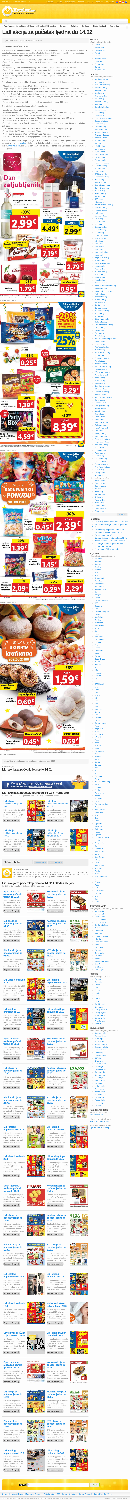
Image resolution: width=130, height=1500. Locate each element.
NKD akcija (99, 1058)
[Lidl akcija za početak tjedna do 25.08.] (12, 1087)
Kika (96, 678)
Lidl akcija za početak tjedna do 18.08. (12, 1218)
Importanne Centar (101, 936)
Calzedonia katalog (102, 107)
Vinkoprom (98, 882)
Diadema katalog (101, 138)
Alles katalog (99, 470)
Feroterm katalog (101, 166)
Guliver (97, 656)
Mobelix (97, 754)
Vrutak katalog (100, 453)
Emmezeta (99, 637)
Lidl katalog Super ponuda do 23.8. (56, 1157)
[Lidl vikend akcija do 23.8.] (12, 1175)
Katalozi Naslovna (6, 21)
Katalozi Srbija (123, 2)
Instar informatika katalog (104, 205)
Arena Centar (99, 911)
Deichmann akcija (101, 1047)
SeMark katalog (100, 394)
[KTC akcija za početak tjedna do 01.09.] (55, 969)
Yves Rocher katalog (102, 467)
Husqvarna (98, 489)
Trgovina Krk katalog (102, 439)
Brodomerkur (99, 586)
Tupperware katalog (102, 442)
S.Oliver (98, 860)
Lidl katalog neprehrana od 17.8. (13, 1275)
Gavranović (99, 651)
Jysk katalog (99, 213)
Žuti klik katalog (100, 461)
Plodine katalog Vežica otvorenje (107, 549)
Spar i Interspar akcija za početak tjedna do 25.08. (12, 1041)
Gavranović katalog (102, 177)
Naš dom (98, 765)
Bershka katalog (101, 96)
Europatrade (99, 639)
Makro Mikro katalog (102, 263)
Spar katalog (99, 414)
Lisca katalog (99, 247)
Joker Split (98, 939)
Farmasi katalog (100, 160)
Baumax (98, 564)
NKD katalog (99, 314)
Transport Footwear (102, 838)
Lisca (97, 704)
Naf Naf (97, 762)
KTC (96, 687)
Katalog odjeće (100, 1013)
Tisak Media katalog (102, 428)
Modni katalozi (100, 1015)
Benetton (98, 567)
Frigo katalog (99, 171)
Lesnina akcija (100, 1081)
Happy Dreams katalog (103, 188)
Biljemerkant (99, 578)
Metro (97, 743)
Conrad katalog (100, 127)
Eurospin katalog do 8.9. (103, 535)
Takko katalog (100, 417)
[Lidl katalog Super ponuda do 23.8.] (55, 1175)
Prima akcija (99, 1097)
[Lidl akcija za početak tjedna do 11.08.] (12, 1410)
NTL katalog (99, 316)
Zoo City (98, 893)
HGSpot (97, 662)
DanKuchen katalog (102, 129)
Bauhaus (98, 561)
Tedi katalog (99, 420)
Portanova (98, 950)
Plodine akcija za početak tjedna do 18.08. (12, 1247)
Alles (96, 896)
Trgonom (98, 840)
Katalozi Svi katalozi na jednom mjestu (19, 11)
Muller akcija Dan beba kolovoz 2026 (57, 1304)
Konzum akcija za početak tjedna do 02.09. (56, 894)
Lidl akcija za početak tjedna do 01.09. (12, 924)
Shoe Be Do (99, 851)
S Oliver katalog (100, 408)
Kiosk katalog (100, 221)
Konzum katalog (101, 227)
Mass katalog (99, 269)
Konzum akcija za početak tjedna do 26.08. (56, 1041)
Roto (96, 818)
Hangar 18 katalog (101, 182)
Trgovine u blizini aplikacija (100, 1128)
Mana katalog (99, 260)
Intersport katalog (101, 210)
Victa (96, 879)
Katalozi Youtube (100, 1494)
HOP (96, 667)
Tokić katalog (99, 431)
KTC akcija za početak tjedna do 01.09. (56, 953)
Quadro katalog (100, 508)
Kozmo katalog (100, 230)
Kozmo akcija (100, 1072)
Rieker (97, 815)
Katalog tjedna (100, 473)
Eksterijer (52, 26)
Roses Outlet (99, 953)
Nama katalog (100, 302)
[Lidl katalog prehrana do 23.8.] (55, 1292)
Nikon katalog (100, 494)
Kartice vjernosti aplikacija (99, 1121)
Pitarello (98, 787)
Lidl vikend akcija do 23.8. (14, 1157)
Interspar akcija (100, 1055)
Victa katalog (99, 447)
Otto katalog (99, 330)
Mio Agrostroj (99, 751)
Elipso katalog (100, 152)
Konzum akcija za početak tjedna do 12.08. (56, 1365)
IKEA (97, 670)
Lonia (97, 715)
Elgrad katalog (100, 149)
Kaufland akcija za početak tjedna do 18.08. (56, 1218)
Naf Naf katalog (100, 305)
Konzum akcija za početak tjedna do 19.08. (56, 1188)
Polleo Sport (99, 812)
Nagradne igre (100, 70)
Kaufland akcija (100, 1064)
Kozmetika (114, 26)
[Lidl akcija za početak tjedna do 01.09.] (12, 939)
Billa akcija (99, 1039)
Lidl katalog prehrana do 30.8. (56, 1128)
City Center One (100, 919)
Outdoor (63, 26)
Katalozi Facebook (85, 1494)
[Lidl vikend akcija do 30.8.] (12, 820)
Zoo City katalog (101, 459)
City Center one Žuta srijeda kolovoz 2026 (14, 1334)
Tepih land (98, 824)
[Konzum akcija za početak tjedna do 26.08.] (55, 1057)
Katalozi (49, 2)
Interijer (97, 993)
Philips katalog (100, 503)
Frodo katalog (100, 168)
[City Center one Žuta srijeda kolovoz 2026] (12, 1351)
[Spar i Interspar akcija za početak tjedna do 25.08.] (12, 1057)
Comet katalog (100, 124)
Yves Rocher (99, 891)
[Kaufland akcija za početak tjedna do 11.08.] (55, 1410)
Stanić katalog (100, 400)
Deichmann (99, 623)
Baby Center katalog (102, 85)
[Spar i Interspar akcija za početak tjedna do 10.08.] (12, 1381)
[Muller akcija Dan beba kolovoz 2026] (55, 1322)
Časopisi (98, 67)
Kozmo (97, 712)
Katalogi (120, 2)
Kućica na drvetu (101, 723)
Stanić (97, 854)
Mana (97, 726)
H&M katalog (99, 180)
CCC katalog (99, 113)
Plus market (99, 798)
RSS (58, 1494)
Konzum (98, 718)
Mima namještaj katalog (103, 291)
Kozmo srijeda (100, 1075)
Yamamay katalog (101, 464)
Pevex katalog (100, 344)
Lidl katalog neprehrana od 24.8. (13, 1128)
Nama (97, 759)
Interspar (98, 673)
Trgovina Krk (99, 843)
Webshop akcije (100, 59)
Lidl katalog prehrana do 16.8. (56, 1451)
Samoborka (99, 849)
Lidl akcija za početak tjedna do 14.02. (47, 32)
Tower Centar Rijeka (102, 961)
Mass (97, 731)
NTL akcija (98, 1061)
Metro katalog (100, 280)
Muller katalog (100, 294)
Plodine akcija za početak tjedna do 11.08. (12, 1424)
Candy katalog (100, 483)
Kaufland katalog (101, 216)
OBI (96, 846)
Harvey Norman (100, 659)
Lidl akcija (8, 801)
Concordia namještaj (102, 612)
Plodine (97, 796)
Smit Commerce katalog (103, 397)
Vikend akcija (99, 1021)
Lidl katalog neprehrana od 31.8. (57, 981)
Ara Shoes (98, 559)
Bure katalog (99, 104)
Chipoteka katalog (101, 121)
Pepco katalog (100, 341)
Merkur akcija (99, 1086)
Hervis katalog (100, 191)
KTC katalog (99, 233)
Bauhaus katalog (101, 88)
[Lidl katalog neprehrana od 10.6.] (12, 1469)
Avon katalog (99, 82)
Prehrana (8, 26)
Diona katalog (100, 141)
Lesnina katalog (100, 238)
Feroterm (98, 642)
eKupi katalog (100, 146)
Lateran (97, 692)
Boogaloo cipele (100, 589)
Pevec (97, 785)
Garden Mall (99, 931)
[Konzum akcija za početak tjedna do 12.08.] (55, 1381)
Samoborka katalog (102, 392)
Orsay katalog (100, 327)
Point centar (99, 947)
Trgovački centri (100, 64)
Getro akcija (99, 1053)
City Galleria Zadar (101, 925)
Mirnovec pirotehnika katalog (105, 286)
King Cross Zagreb (101, 942)
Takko (97, 821)
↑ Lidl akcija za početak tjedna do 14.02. (115, 1498)
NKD (96, 771)
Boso (96, 592)
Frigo (96, 645)
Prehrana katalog (101, 364)
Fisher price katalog (102, 163)
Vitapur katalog (100, 450)
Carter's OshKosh (101, 600)
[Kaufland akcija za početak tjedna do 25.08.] (55, 1087)
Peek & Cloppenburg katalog (105, 339)
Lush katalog (99, 249)
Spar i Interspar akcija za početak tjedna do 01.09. (12, 894)
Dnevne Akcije (100, 1018)
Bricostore (98, 581)
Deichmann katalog (102, 135)
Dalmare (98, 928)
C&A (96, 609)
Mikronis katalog (101, 288)
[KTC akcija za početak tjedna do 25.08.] (55, 1116)
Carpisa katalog (100, 110)
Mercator (98, 745)
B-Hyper (98, 595)
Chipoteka (98, 606)
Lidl (50, 862)
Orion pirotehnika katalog (104, 325)
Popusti (81, 2)
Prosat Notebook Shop (103, 367)
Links (97, 701)
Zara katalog (99, 456)
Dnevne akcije (14, 146)
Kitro (96, 681)
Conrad (97, 614)
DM (96, 631)
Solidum (98, 959)
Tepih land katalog (101, 425)
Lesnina (97, 695)
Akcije (59, 2)
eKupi (97, 634)
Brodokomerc (99, 584)
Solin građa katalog (102, 406)
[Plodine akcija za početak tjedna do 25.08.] (12, 1116)
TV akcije (110, 2)
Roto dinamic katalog (102, 386)
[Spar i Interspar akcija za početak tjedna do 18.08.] (12, 1204)
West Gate (98, 964)
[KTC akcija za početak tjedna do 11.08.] (55, 1440)
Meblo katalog (100, 274)
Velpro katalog (100, 511)
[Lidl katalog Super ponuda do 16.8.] (55, 1351)
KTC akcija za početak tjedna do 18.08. (56, 1247)
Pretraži (22, 1484)
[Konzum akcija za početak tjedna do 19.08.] (55, 1204)
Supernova (98, 956)
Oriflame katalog (101, 322)
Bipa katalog (99, 93)
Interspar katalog (101, 207)
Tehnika (74, 26)
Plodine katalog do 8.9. (103, 546)
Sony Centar (99, 857)
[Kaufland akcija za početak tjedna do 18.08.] (55, 1234)
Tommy (97, 832)
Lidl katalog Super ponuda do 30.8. (56, 1010)
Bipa (96, 575)
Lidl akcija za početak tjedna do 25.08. (12, 1071)
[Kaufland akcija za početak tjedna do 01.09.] (55, 939)
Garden (97, 648)
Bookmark (38, 1494)
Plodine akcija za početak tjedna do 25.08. (12, 1100)
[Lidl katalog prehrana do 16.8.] (55, 1469)
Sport (97, 996)
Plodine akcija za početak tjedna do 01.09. (12, 953)
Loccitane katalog (101, 252)
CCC (96, 603)
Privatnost (13, 1494)
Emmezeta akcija (101, 1050)
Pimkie (97, 790)
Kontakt (21, 1494)
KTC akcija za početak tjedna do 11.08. (56, 1424)
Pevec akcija (99, 1089)
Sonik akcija (99, 1103)
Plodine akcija (100, 1092)
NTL (96, 773)
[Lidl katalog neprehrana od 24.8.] (12, 1145)
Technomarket (100, 829)
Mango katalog (100, 266)
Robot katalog (100, 383)
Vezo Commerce (101, 877)
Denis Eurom (99, 625)
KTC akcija (99, 1078)
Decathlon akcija (101, 1044)
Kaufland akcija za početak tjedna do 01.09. (56, 924)
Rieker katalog (100, 380)
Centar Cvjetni (100, 917)
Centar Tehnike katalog (103, 118)
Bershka (98, 570)
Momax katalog (100, 300)
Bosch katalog (100, 480)
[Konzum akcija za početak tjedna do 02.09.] (55, 910)
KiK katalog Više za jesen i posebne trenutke (111, 522)
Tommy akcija (100, 1100)
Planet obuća (99, 793)
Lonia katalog (99, 255)
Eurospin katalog (101, 157)
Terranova (98, 826)
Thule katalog (99, 506)
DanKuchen (99, 617)
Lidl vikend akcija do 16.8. (14, 1304)
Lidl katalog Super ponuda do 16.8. (56, 1334)
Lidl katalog (21, 143)
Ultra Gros (98, 868)
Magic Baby (99, 729)
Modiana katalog (101, 297)
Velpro (97, 874)
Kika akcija (99, 1067)
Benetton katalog (101, 90)
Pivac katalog (100, 350)
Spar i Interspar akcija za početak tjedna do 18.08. (12, 1188)
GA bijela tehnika (101, 174)
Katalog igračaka (101, 1010)
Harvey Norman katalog (103, 185)
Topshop (98, 835)
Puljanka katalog (101, 369)
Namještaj (20, 26)
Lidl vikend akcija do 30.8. (14, 981)
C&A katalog (99, 115)
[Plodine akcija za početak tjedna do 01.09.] (12, 969)
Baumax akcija (100, 1033)
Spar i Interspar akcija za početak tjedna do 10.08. (12, 1365)
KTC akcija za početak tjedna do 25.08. (56, 1100)
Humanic (98, 665)
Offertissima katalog (102, 319)
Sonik (97, 863)
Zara (96, 888)
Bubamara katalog (101, 101)
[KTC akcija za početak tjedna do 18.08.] (55, 1263)
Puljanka (98, 807)
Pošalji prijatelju (49, 1494)
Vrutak (97, 885)
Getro (97, 653)
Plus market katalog (102, 358)
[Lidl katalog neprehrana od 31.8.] (55, 820)
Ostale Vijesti (99, 970)
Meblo (97, 740)
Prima (97, 801)
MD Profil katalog (101, 272)
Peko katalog (99, 333)
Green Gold (99, 933)
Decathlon (98, 620)
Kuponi (90, 2)
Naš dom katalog (101, 308)
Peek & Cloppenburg (102, 782)
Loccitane (98, 709)
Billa (96, 572)
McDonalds (99, 734)
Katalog (64, 1494)
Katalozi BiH (126, 2)
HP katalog (99, 492)
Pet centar (98, 776)
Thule (97, 902)
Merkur (97, 748)
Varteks (97, 871)
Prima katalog (100, 361)
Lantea (97, 690)
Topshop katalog (101, 436)
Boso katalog (99, 99)
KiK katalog (99, 219)
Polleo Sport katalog (102, 375)
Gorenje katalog (100, 486)
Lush (96, 706)
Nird (96, 768)
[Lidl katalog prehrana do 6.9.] (12, 849)
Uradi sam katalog (101, 445)
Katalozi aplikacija (96, 1115)
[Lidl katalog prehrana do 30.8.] (55, 1145)
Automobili (98, 1024)
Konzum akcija (100, 1069)
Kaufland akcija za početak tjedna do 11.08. (56, 1394)
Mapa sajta (29, 1494)
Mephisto (98, 757)
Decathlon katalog (101, 132)
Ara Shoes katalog (101, 79)
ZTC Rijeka (99, 967)
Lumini (97, 945)
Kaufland (98, 676)
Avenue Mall (99, 914)
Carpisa (97, 598)
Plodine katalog (100, 355)
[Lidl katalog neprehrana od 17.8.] (12, 1292)
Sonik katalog (100, 411)
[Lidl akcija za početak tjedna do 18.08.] (12, 1234)
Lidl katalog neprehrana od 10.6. (13, 1451)
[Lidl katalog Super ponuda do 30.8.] (55, 849)
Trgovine (99, 2)
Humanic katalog (101, 196)
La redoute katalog (101, 235)
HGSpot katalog (100, 194)
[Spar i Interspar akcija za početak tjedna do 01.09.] (12, 910)
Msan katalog (99, 500)
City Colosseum (100, 922)
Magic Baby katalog (102, 258)
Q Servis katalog (101, 389)
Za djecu (85, 26)
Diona (97, 628)
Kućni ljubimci (99, 26)
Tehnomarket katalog (102, 422)
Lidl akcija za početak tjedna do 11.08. (12, 1394)
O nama (5, 1494)
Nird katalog (99, 497)
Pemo (97, 779)
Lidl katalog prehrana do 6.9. (11, 1010)
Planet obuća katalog (102, 353)
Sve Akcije (98, 1106)
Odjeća (31, 26)
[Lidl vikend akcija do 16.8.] (12, 1322)
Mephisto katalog (101, 283)
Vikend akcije (70, 2)
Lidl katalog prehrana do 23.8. (56, 1275)
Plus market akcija (101, 1094)
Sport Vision (99, 865)
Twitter (110, 1494)
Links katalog (99, 244)
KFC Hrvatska (100, 684)
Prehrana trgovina (101, 804)
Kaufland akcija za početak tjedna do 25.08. (56, 1071)
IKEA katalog (99, 202)
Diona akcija (99, 1041)
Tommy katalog (100, 433)
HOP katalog (99, 199)
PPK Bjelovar (99, 810)
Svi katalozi (99, 475)
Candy (97, 899)
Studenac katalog (101, 403)
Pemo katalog (100, 336)
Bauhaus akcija (100, 1036)
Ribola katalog (100, 378)
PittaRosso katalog (102, 347)
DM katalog (99, 143)
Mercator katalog (101, 277)
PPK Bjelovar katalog (102, 372)
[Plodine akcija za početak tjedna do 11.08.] (12, 1440)
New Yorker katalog (102, 311)
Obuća (41, 26)
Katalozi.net (22, 869)
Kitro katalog (99, 224)
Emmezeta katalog (101, 154)
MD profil (98, 737)
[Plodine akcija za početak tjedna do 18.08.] (12, 1263)
